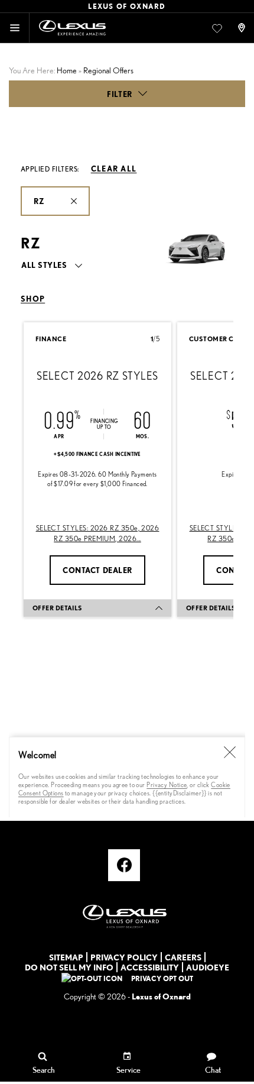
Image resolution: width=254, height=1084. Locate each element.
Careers (183, 957)
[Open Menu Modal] (15, 28)
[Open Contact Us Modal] (243, 28)
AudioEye (207, 967)
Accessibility (150, 967)
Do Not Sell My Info (69, 967)
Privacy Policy (124, 957)
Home (67, 70)
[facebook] (124, 865)
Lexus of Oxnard (161, 996)
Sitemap (66, 957)
